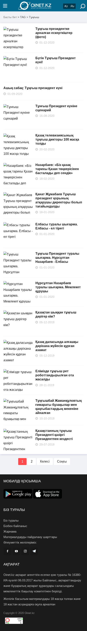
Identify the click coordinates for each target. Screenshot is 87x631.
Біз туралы (11, 520)
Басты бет (10, 17)
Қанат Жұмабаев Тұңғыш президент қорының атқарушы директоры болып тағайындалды (58, 200)
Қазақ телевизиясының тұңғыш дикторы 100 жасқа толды (57, 139)
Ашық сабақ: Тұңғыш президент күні (32, 88)
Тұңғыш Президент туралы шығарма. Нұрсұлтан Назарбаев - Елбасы (57, 257)
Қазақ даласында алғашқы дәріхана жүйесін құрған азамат (56, 346)
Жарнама (9, 531)
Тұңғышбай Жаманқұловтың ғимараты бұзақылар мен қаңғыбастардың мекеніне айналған (58, 407)
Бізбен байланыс (15, 526)
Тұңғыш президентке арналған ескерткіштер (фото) (53, 33)
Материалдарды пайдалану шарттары (30, 537)
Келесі (45, 461)
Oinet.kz (30, 613)
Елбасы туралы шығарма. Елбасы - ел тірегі (56, 226)
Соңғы (62, 461)
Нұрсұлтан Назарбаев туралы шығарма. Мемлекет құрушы (58, 287)
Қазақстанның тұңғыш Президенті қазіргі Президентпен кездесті (54, 435)
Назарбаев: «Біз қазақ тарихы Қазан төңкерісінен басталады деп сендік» (57, 169)
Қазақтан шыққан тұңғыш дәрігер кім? (55, 314)
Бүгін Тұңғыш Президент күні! (55, 60)
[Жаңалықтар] (43, 5)
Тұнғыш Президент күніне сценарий (56, 108)
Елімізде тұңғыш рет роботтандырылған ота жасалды (54, 375)
